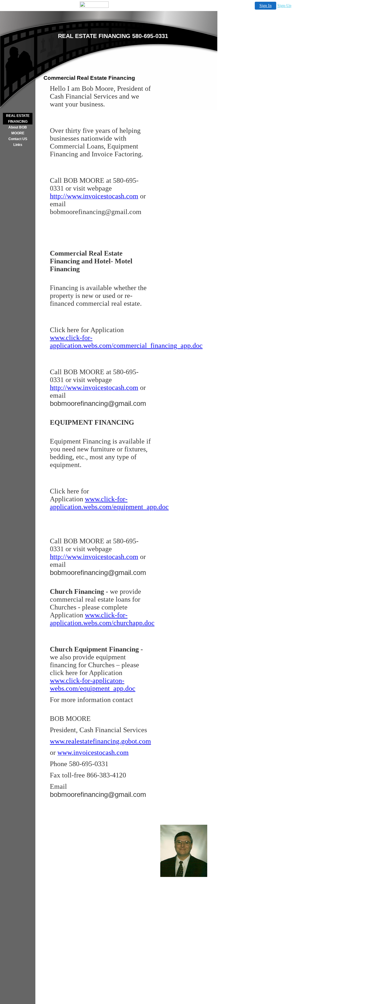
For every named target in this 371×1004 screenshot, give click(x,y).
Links (17, 145)
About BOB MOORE (17, 130)
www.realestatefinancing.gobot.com (100, 741)
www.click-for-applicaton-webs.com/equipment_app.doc (92, 684)
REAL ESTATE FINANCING (18, 119)
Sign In (265, 5)
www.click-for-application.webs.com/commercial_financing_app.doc (126, 341)
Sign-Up (284, 5)
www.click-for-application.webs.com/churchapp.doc (102, 619)
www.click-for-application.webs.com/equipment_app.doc (109, 503)
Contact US (17, 139)
